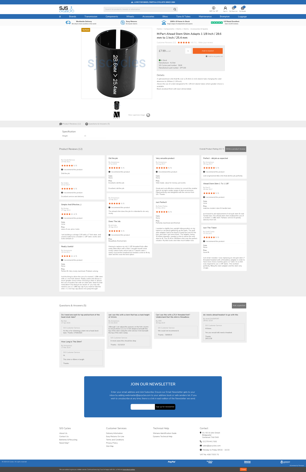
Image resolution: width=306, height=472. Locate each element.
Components (112, 16)
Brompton (225, 16)
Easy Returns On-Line (115, 436)
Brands (72, 16)
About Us (63, 433)
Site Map (110, 446)
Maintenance (205, 16)
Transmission (90, 16)
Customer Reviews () (166, 42)
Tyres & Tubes (183, 16)
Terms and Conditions (115, 439)
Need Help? (64, 443)
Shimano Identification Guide (164, 433)
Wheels (130, 16)
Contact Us (64, 436)
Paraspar (301, 466)
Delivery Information (114, 433)
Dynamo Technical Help (162, 436)
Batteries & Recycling (68, 439)
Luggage (242, 16)
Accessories (148, 16)
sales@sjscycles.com (212, 445)
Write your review (205, 42)
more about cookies (129, 469)
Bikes (165, 16)
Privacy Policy (112, 443)
